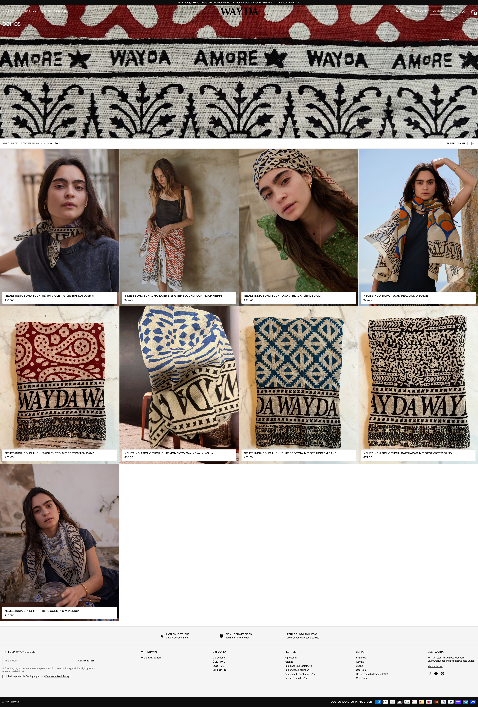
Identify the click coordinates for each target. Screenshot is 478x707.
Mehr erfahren (435, 666)
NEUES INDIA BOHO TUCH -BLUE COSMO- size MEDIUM (42, 610)
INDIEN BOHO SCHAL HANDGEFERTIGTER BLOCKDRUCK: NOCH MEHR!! (173, 295)
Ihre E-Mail (10, 660)
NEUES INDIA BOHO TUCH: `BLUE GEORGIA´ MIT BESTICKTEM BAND (290, 453)
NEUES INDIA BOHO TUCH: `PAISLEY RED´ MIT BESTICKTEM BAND (49, 453)
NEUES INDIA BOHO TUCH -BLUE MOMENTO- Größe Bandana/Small (169, 453)
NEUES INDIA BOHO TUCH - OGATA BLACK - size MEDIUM (282, 295)
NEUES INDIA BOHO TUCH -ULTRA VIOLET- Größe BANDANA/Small (49, 295)
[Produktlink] (59, 227)
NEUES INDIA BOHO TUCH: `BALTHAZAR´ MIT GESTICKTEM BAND (407, 453)
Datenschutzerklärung (57, 676)
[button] (454, 11)
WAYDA (15, 702)
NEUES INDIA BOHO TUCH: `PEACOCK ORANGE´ (396, 295)
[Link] (239, 2)
